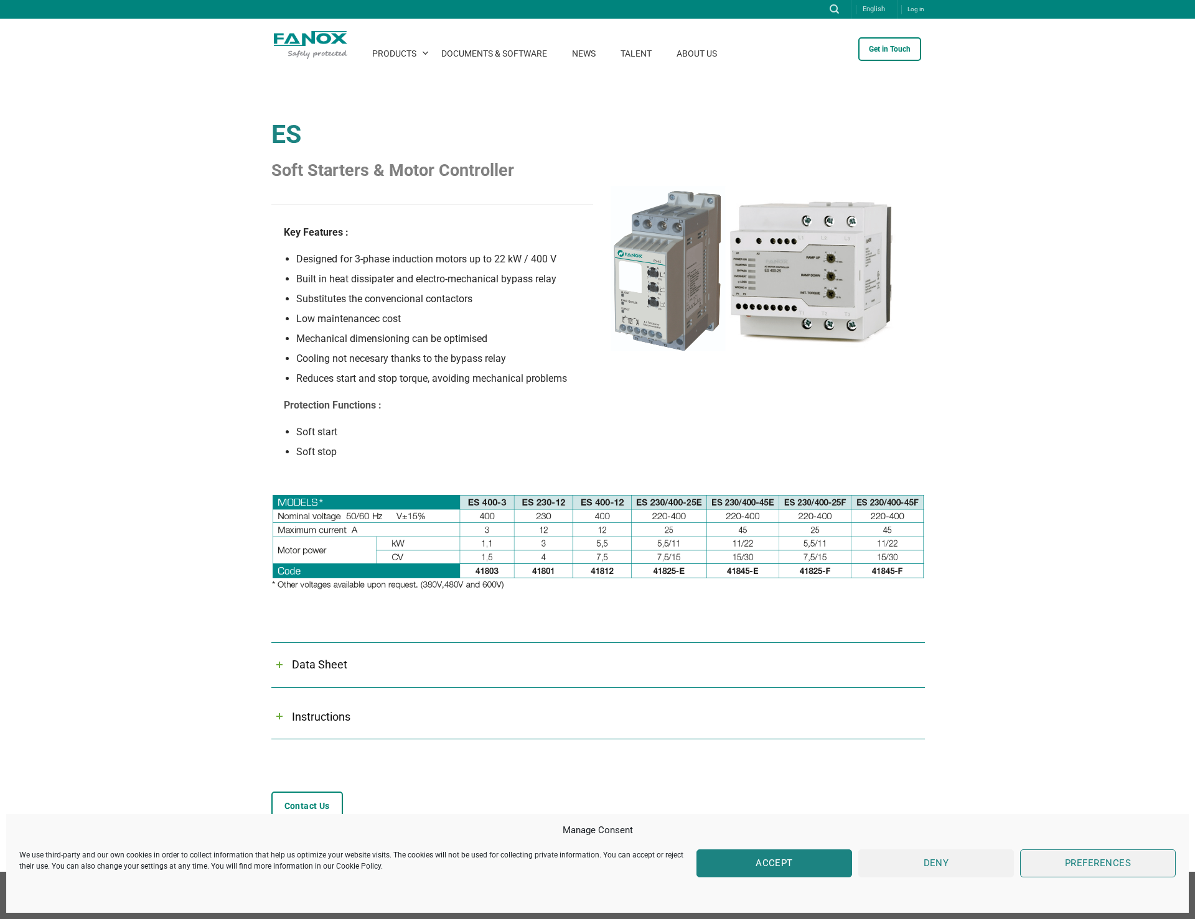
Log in (915, 9)
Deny (936, 863)
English (874, 9)
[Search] (834, 9)
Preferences (1098, 863)
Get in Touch (890, 49)
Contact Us (307, 806)
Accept (774, 863)
